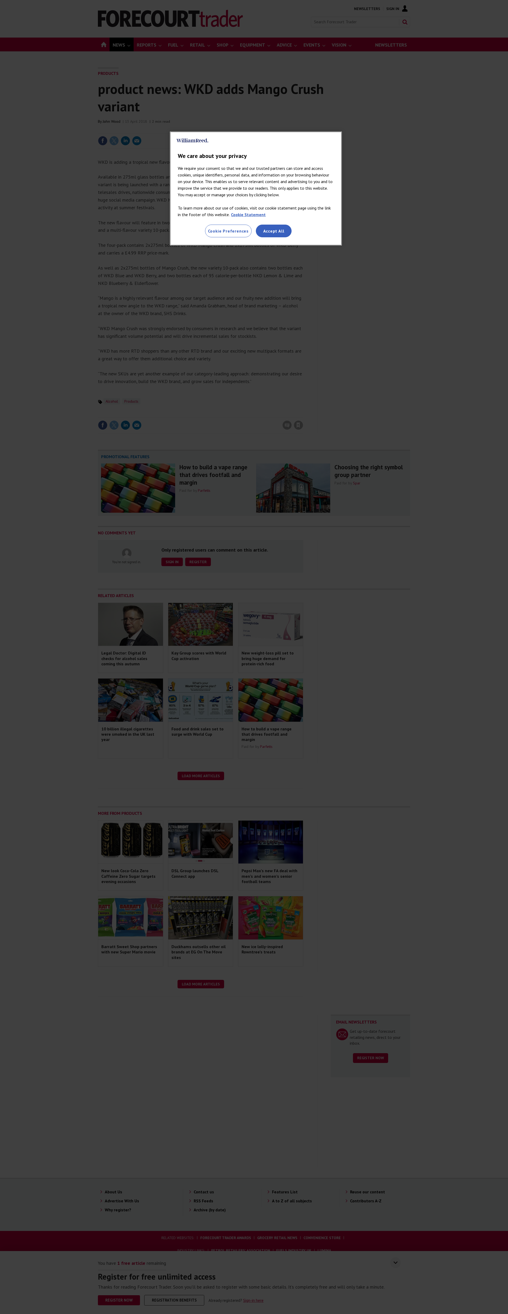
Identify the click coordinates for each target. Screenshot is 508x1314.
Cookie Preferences (228, 231)
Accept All (273, 231)
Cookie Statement (248, 214)
